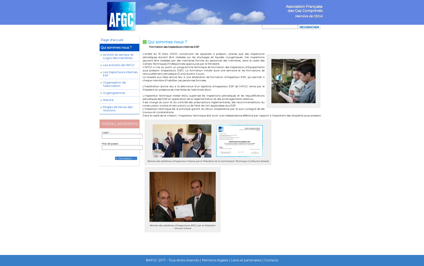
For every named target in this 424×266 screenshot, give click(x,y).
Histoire (108, 100)
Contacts (271, 260)
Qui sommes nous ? (116, 47)
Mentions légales (215, 260)
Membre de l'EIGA (309, 16)
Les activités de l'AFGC (119, 65)
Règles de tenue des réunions (118, 108)
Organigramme (114, 93)
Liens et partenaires (246, 260)
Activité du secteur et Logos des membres (118, 56)
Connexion (125, 158)
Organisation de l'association (114, 84)
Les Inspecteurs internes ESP (120, 73)
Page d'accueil (112, 40)
